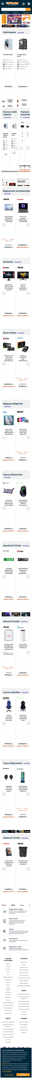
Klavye (8, 985)
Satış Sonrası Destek (23, 1009)
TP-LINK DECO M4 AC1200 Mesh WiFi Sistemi (23, 646)
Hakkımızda (24, 962)
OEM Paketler (5, 12)
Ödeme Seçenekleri (24, 1001)
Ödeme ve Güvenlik (24, 972)
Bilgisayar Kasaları (8, 977)
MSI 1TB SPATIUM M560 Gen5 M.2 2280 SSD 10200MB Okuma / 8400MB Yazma (23, 572)
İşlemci (8, 964)
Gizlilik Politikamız (23, 983)
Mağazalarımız (27, 12)
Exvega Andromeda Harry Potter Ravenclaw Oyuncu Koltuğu (8, 719)
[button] (2, 4)
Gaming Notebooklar (8, 1002)
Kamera (8, 1000)
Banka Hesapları (23, 970)
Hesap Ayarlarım (23, 1022)
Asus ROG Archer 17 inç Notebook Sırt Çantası (23, 862)
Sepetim (24, 1032)
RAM (8, 971)
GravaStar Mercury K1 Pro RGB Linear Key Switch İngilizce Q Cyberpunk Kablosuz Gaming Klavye (9, 505)
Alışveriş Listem (24, 1030)
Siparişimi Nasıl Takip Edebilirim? (23, 997)
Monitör (8, 982)
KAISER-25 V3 (14, 134)
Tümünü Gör (20, 32)
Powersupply (8, 979)
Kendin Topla (16, 12)
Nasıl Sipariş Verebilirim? (24, 994)
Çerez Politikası (24, 980)
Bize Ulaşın (24, 1014)
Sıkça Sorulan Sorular (24, 1006)
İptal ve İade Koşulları (23, 1004)
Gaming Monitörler (8, 1005)
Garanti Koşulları (24, 975)
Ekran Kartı (8, 969)
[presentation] (4, 62)
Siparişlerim (24, 1027)
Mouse (8, 987)
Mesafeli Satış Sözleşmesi (24, 985)
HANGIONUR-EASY (21, 55)
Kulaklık (8, 989)
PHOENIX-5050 (8, 54)
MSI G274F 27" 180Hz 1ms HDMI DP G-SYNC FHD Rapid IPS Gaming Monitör (8, 288)
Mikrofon (8, 992)
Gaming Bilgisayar (8, 1008)
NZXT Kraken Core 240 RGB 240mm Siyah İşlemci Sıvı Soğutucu (23, 433)
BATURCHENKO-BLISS (6, 135)
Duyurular (23, 1011)
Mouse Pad (8, 995)
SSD (8, 974)
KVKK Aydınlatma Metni (24, 978)
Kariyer (24, 965)
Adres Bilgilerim (24, 1024)
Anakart (8, 966)
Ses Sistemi (8, 997)
